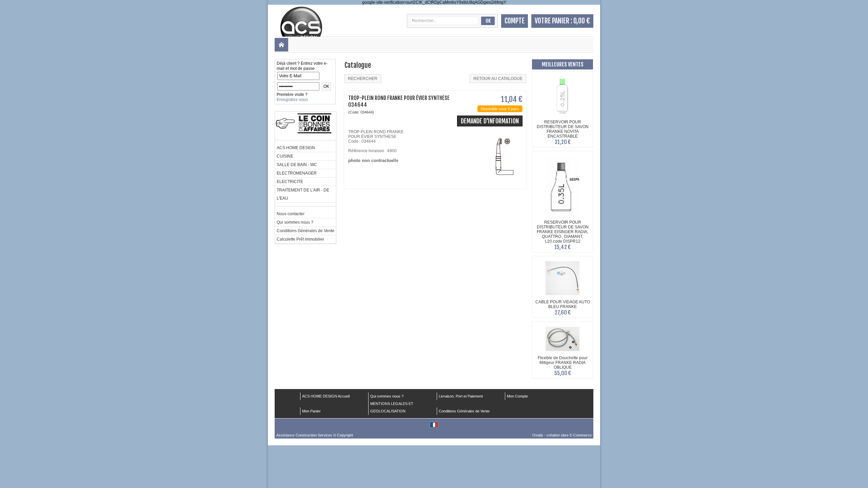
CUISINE (285, 156)
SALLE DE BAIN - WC (297, 164)
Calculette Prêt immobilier (300, 239)
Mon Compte (517, 396)
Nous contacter (290, 213)
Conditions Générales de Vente (305, 230)
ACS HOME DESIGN (296, 147)
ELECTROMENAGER (297, 173)
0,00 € (581, 21)
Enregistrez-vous (292, 99)
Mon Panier (311, 411)
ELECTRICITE (290, 181)
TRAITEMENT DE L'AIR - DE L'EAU (303, 194)
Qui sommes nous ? (295, 222)
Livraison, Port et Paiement (461, 396)
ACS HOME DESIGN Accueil (326, 396)
